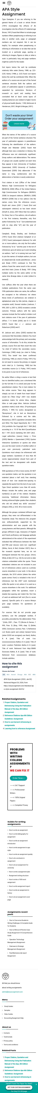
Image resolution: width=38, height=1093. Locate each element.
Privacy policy (8, 1041)
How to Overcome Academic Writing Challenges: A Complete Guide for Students (20, 923)
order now (19, 124)
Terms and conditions (11, 1044)
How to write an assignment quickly (21, 854)
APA (4, 674)
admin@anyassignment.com (12, 992)
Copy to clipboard (10, 684)
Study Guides (8, 1006)
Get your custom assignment (19, 1087)
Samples (7, 1010)
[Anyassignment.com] (21, 4)
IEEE (29, 674)
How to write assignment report (19, 886)
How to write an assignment (18, 830)
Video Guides (8, 1014)
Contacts (7, 1033)
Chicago (19, 674)
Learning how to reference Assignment (20, 729)
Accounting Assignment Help (14, 1018)
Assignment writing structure (18, 875)
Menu (4, 2)
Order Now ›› (18, 778)
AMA (34, 674)
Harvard (13, 674)
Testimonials (8, 1037)
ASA (25, 674)
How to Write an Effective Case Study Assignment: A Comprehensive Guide (19, 932)
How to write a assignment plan (19, 872)
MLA (8, 674)
